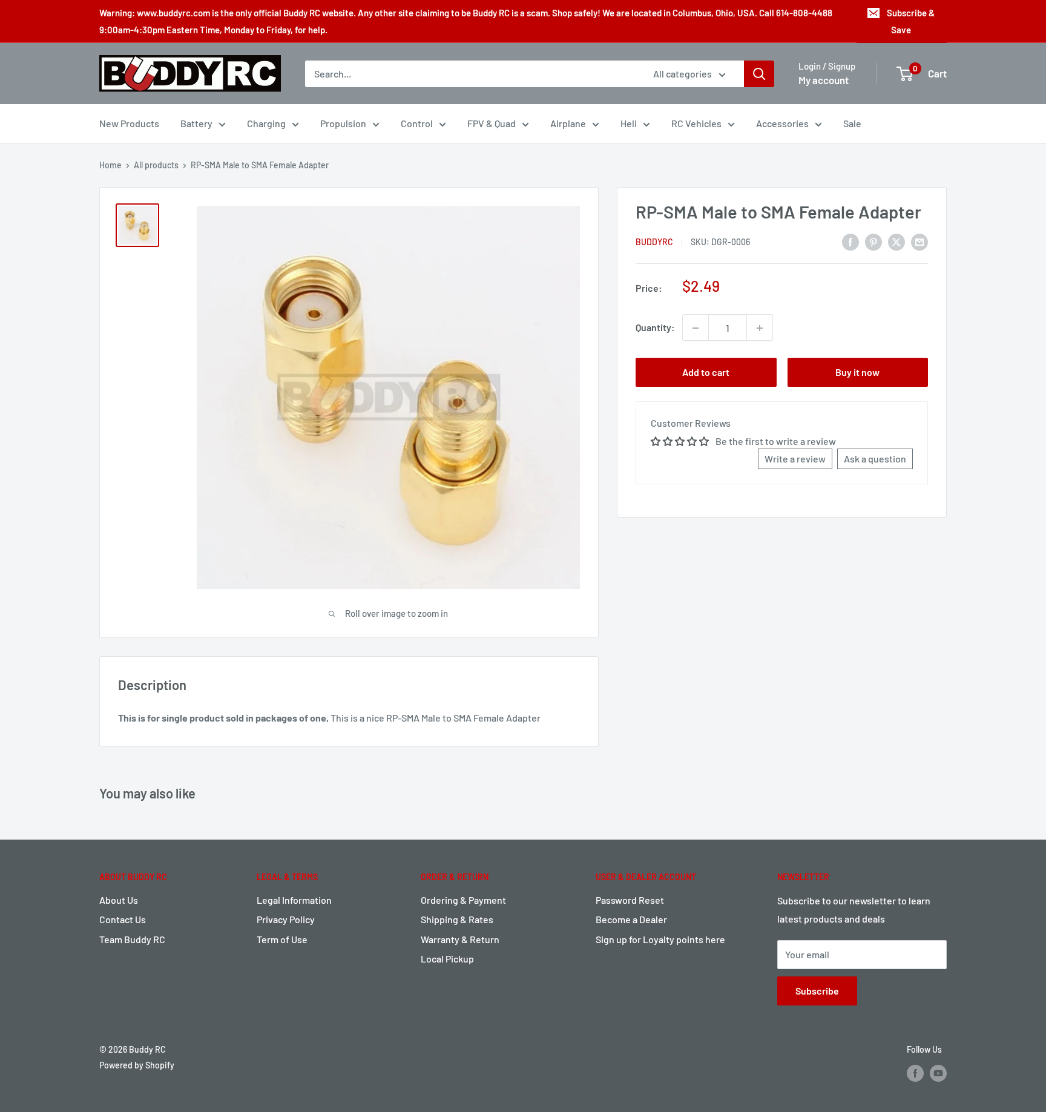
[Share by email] (919, 241)
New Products (129, 123)
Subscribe (817, 990)
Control (417, 123)
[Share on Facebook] (850, 241)
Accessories (782, 123)
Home (110, 165)
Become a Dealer (631, 919)
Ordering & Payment (463, 900)
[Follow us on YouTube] (938, 1072)
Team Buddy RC (132, 939)
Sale (852, 123)
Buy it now (857, 372)
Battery (196, 123)
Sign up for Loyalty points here (660, 939)
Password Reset (630, 900)
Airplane (568, 123)
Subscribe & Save (911, 21)
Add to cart (705, 372)
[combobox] (471, 74)
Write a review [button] (795, 459)
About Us (118, 900)
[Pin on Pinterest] (873, 241)
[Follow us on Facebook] (915, 1072)
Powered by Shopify (136, 1065)
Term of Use (282, 939)
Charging (266, 123)
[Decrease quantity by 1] (695, 328)
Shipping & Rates (457, 919)
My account (823, 80)
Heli (628, 123)
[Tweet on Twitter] (896, 241)
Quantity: (655, 328)
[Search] (759, 74)
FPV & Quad (491, 123)
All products (156, 165)
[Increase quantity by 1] (759, 328)
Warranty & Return (460, 939)
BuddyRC (654, 242)
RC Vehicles (696, 123)
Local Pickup (447, 958)
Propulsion (343, 123)
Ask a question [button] (875, 459)
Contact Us (122, 919)
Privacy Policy (286, 919)
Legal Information (294, 900)
